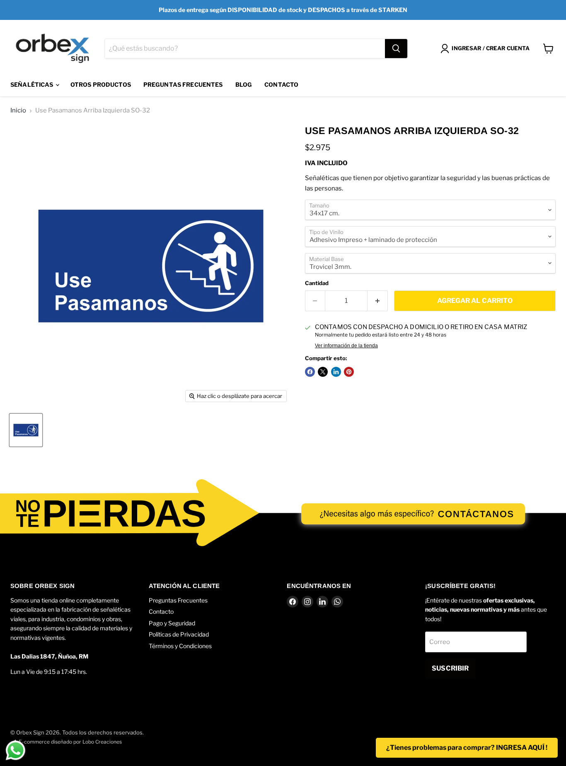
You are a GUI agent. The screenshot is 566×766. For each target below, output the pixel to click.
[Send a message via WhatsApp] (15, 750)
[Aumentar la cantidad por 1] (378, 300)
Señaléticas (32, 84)
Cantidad (317, 283)
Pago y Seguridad (172, 623)
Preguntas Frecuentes (183, 84)
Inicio (18, 110)
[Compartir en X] (323, 372)
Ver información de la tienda (346, 346)
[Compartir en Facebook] (310, 372)
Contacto (281, 84)
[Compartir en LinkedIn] (336, 372)
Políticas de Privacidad (179, 634)
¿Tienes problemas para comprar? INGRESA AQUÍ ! (466, 747)
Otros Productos (100, 84)
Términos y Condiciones (180, 645)
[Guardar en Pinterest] (349, 372)
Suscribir (450, 668)
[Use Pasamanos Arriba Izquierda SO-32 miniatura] (26, 430)
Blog (243, 84)
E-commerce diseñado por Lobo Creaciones (70, 742)
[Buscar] (396, 48)
